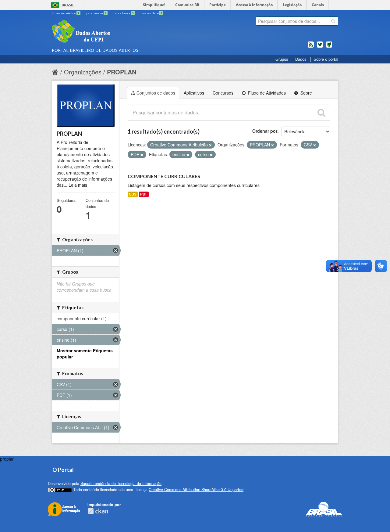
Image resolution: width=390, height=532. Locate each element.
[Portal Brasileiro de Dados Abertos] (117, 32)
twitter (320, 46)
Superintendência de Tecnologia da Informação (120, 483)
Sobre (305, 93)
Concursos (223, 93)
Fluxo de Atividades (266, 93)
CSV (132, 194)
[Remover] (210, 144)
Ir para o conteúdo (65, 13)
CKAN (97, 511)
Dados (301, 59)
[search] (333, 21)
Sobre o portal (326, 59)
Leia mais (78, 185)
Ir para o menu (94, 13)
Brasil (68, 5)
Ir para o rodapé (150, 13)
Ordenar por (264, 131)
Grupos (281, 59)
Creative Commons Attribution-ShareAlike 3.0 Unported (196, 489)
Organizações (82, 71)
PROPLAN (121, 71)
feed (311, 46)
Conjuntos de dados (155, 93)
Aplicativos (194, 93)
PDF (143, 194)
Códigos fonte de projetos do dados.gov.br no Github (329, 46)
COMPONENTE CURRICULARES (164, 176)
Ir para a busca (122, 13)
